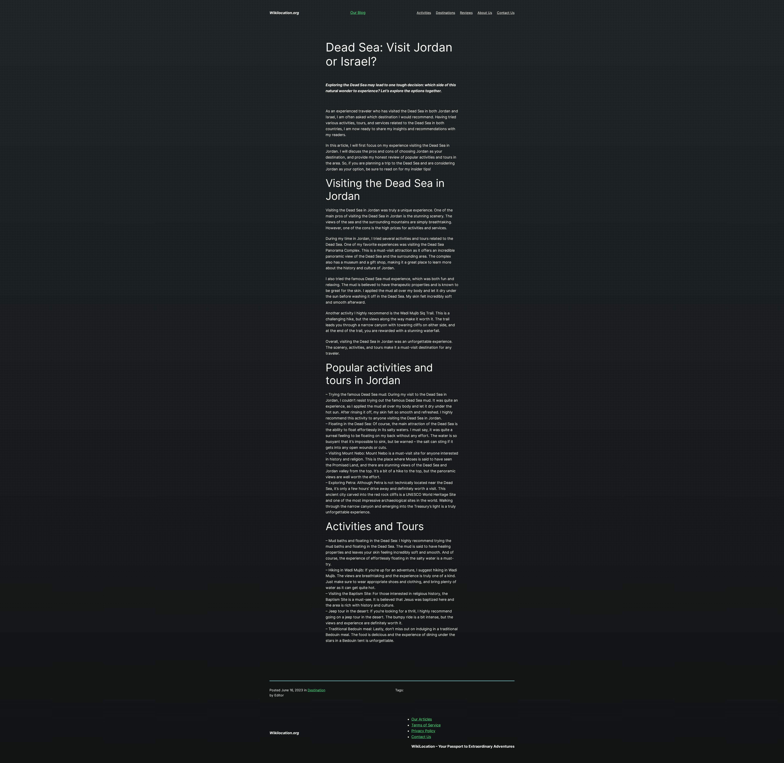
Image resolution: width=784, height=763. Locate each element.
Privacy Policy (423, 731)
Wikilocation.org (284, 13)
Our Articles (421, 719)
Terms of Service (426, 725)
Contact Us (421, 737)
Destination (316, 690)
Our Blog (357, 12)
